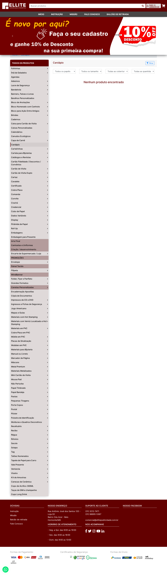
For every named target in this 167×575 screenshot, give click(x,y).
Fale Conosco (16, 523)
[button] (12, 36)
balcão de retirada (118, 14)
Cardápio (25, 55)
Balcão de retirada (18, 519)
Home (15, 55)
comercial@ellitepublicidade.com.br (101, 520)
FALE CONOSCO (92, 14)
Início (41, 14)
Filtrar (150, 63)
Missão (73, 14)
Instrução (57, 14)
